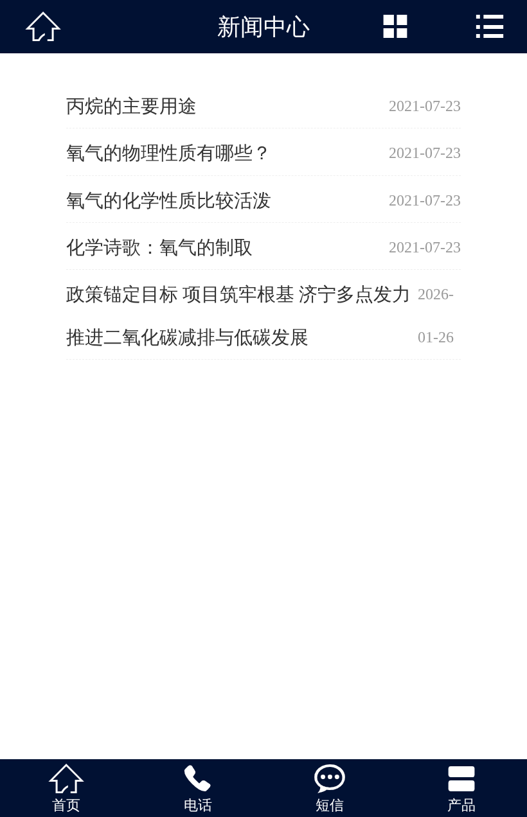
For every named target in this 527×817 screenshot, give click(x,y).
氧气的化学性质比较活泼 (168, 200)
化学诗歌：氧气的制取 (159, 247)
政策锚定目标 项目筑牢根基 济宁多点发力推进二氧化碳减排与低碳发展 (238, 315)
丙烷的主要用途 (131, 106)
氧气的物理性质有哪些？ (168, 153)
